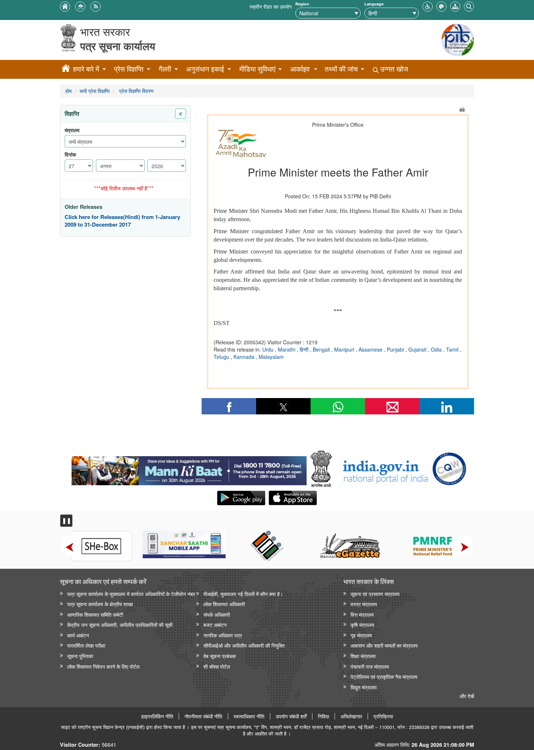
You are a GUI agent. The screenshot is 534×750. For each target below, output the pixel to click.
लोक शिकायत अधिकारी (224, 604)
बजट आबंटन (215, 624)
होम (68, 90)
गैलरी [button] (165, 68)
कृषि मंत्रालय (362, 624)
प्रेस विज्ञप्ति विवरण (136, 90)
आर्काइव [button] (300, 68)
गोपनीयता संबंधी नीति (203, 716)
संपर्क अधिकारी (216, 614)
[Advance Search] (469, 5)
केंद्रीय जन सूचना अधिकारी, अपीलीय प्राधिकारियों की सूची (120, 624)
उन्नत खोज (393, 68)
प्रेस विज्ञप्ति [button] (128, 68)
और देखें (467, 696)
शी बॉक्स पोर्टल (216, 666)
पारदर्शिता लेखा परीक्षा (86, 645)
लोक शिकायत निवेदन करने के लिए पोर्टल (103, 666)
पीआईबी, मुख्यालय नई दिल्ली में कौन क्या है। (243, 593)
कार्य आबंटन (78, 635)
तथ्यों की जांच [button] (341, 68)
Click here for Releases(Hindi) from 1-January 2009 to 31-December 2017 (122, 221)
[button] (427, 5)
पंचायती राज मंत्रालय (370, 666)
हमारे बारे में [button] (86, 68)
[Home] (66, 69)
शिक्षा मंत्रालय (363, 656)
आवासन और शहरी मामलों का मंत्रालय (384, 645)
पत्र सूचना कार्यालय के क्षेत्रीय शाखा (100, 604)
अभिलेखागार (351, 716)
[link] (189, 469)
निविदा (323, 716)
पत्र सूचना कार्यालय (117, 45)
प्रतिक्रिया (383, 716)
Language (374, 3)
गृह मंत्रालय (361, 635)
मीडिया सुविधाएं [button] (257, 68)
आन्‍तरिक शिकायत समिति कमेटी (95, 614)
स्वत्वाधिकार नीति (249, 716)
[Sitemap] (455, 5)
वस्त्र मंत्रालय (364, 604)
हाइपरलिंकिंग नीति (157, 716)
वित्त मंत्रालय (362, 614)
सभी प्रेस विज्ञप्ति (95, 90)
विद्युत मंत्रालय (364, 687)
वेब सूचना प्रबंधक (219, 656)
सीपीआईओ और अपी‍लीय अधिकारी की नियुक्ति (244, 645)
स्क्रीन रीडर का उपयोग (271, 6)
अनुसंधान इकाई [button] (205, 68)
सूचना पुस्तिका (80, 656)
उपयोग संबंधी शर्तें (291, 716)
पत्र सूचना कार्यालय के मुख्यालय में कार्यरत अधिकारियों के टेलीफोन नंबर (131, 593)
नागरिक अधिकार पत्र (222, 635)
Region (302, 3)
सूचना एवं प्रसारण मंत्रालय (375, 593)
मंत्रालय (72, 130)
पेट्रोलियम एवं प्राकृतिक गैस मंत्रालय (384, 676)
